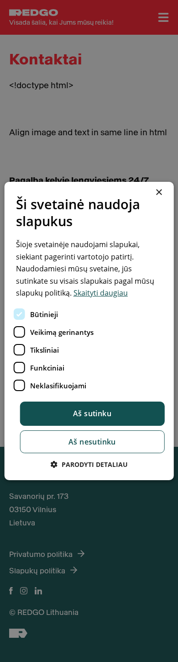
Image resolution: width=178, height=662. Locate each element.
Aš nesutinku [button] (92, 442)
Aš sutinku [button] (92, 413)
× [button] (158, 192)
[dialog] (89, 331)
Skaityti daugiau (100, 293)
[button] (89, 464)
